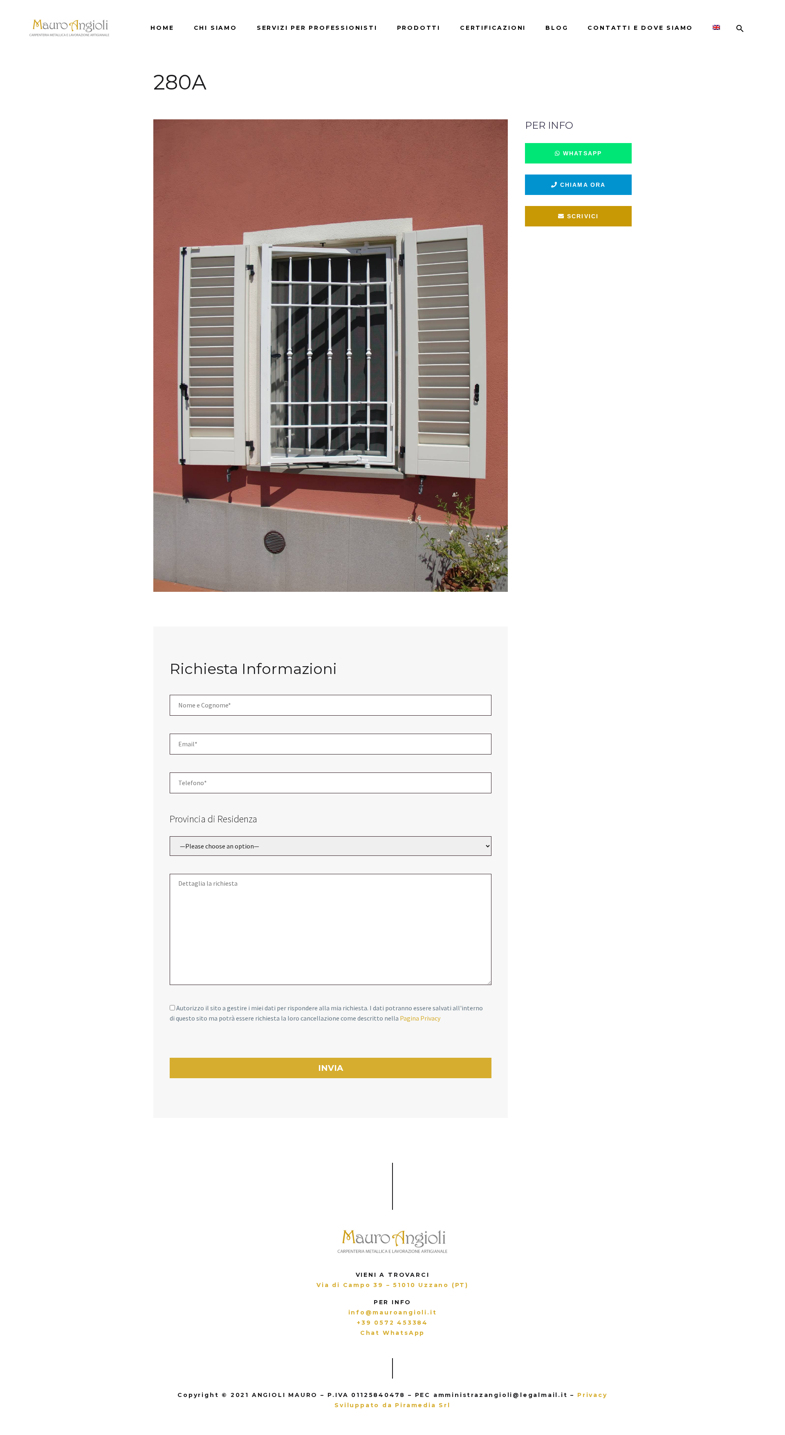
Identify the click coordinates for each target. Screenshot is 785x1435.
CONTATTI (640, 27)
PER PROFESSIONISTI (317, 27)
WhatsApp (581, 153)
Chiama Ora (582, 184)
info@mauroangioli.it (392, 1312)
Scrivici (582, 216)
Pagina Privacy (420, 1018)
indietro (43, 101)
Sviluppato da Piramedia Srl (392, 1405)
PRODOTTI (418, 27)
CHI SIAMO (215, 27)
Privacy (592, 1395)
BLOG (556, 27)
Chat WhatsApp (392, 1332)
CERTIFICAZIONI (493, 27)
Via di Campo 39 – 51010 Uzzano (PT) (392, 1285)
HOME (162, 27)
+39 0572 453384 (392, 1322)
